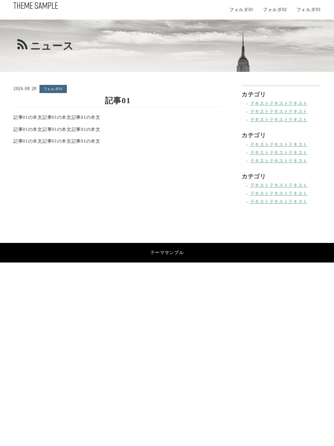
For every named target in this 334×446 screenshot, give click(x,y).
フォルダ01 (241, 9)
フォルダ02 (275, 9)
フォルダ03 (308, 9)
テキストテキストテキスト (279, 103)
